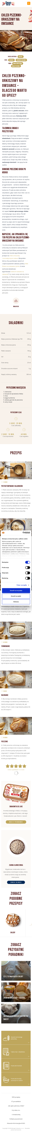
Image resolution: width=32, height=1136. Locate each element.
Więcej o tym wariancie (16, 822)
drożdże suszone (21, 60)
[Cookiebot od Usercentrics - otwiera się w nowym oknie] (23, 533)
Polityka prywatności (16, 1119)
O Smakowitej (16, 1114)
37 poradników (16, 1101)
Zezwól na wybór (16, 596)
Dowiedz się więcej (16, 882)
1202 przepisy (16, 1097)
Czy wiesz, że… (16, 1110)
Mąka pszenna (16, 66)
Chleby (20, 56)
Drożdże (11, 60)
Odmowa (16, 601)
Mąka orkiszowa (17, 63)
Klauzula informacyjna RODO (16, 1123)
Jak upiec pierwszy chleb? (16, 1106)
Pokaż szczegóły (22, 585)
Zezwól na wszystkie (16, 590)
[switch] (27, 567)
